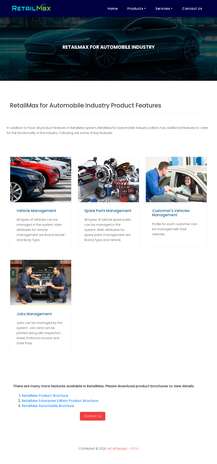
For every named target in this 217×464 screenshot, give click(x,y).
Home (113, 8)
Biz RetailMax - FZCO (123, 449)
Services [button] (163, 8)
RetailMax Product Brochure (45, 395)
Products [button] (135, 8)
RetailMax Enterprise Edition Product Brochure (60, 400)
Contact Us (192, 8)
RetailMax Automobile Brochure (48, 405)
